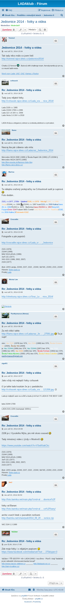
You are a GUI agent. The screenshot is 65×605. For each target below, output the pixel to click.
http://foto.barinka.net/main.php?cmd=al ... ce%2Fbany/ (29, 509)
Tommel (11, 38)
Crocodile (14, 219)
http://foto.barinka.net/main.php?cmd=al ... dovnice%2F (29, 499)
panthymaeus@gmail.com (12, 356)
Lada (9, 272)
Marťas (11, 172)
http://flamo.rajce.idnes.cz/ (12, 165)
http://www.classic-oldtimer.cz (14, 564)
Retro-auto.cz (14, 270)
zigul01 (5, 363)
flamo (14, 130)
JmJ (10, 482)
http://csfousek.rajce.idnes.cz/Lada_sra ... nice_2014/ (28, 101)
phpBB (24, 596)
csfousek (14, 81)
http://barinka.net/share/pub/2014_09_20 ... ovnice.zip (28, 518)
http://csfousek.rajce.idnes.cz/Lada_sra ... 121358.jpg (28, 389)
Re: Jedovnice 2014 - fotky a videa (21, 90)
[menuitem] (9, 10)
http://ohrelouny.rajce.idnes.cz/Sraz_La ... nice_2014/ (27, 296)
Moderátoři (15, 25)
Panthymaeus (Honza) (19, 314)
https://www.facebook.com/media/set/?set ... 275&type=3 (29, 552)
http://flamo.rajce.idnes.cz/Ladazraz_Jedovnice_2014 (27, 150)
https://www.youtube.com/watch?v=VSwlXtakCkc (25, 445)
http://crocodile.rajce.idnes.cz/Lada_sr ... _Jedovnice (27, 242)
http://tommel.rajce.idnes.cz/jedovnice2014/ (23, 58)
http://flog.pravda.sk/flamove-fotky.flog (17, 162)
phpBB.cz (39, 599)
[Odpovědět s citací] (56, 41)
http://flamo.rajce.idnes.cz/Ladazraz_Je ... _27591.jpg (28, 333)
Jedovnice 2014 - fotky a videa (23, 21)
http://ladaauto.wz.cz (42, 564)
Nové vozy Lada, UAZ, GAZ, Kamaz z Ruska (20, 74)
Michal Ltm (13, 279)
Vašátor (15, 532)
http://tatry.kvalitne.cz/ (10, 566)
